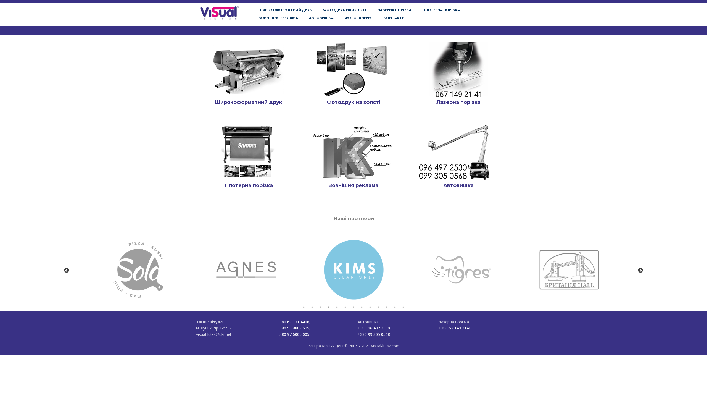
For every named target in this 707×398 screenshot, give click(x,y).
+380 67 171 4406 (293, 321)
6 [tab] (345, 307)
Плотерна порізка (441, 9)
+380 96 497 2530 (374, 328)
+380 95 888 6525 (293, 328)
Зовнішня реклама (278, 17)
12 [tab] (395, 307)
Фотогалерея (359, 17)
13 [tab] (403, 307)
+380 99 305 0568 (374, 334)
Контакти (394, 17)
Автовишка (321, 17)
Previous (66, 270)
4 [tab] (328, 307)
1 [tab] (304, 307)
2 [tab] (312, 307)
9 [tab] (370, 307)
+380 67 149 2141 (455, 328)
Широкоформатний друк (285, 9)
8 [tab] (362, 307)
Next (640, 270)
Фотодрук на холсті (344, 9)
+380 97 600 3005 (293, 334)
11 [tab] (386, 307)
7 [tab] (353, 307)
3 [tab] (320, 307)
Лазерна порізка (394, 9)
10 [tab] (378, 307)
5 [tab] (337, 307)
